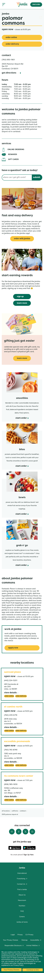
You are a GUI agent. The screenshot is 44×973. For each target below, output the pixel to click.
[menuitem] (22, 873)
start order (36, 4)
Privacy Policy (18, 965)
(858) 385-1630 (10, 784)
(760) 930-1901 (8, 60)
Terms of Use (24, 961)
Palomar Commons (22, 21)
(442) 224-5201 (10, 680)
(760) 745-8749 (10, 750)
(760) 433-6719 (10, 715)
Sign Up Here (28, 855)
